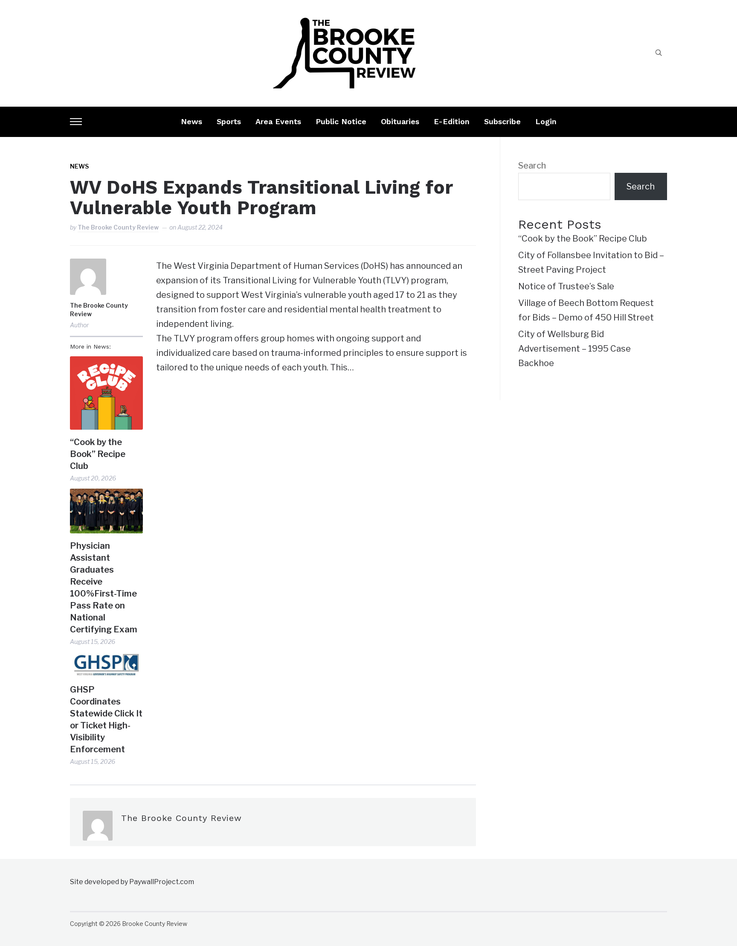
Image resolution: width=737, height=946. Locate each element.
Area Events (278, 121)
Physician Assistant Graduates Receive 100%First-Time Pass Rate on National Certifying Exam (103, 588)
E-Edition (452, 121)
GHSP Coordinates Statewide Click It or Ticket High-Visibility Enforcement (106, 719)
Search (532, 165)
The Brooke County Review (118, 227)
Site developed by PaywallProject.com (132, 882)
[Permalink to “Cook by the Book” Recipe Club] (106, 392)
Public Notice (341, 121)
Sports (229, 121)
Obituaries (400, 121)
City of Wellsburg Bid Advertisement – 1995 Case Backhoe (574, 348)
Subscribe (502, 121)
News (191, 121)
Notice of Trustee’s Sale (566, 286)
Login (546, 121)
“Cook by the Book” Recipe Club (97, 454)
